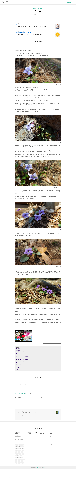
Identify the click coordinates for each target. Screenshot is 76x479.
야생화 (22, 446)
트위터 (60, 403)
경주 (20, 450)
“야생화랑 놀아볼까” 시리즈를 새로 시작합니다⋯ (20, 436)
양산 (19, 446)
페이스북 (56, 403)
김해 (20, 455)
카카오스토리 (58, 403)
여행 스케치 (50, 444)
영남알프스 (17, 455)
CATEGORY (69, 2)
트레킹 (16, 446)
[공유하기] (18, 385)
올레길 (22, 462)
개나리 (39, 397)
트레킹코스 (21, 457)
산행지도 (17, 450)
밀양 (16, 459)
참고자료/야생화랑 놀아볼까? (38, 8)
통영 (16, 462)
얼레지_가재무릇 (17, 397)
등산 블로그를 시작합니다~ (19, 439)
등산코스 (19, 448)
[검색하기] (64, 2)
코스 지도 (17, 457)
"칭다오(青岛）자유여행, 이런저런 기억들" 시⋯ (20, 435)
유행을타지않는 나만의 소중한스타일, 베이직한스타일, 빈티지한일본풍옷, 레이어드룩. (32, 26)
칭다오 (19, 462)
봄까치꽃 (40, 396)
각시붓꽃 (16, 396)
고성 (16, 448)
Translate (35, 432)
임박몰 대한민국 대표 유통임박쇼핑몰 (24, 32)
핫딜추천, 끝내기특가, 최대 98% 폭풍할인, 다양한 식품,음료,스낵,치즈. (29, 34)
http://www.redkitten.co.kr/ (21, 23)
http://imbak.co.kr (19, 31)
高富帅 (6, 1)
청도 (24, 459)
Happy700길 (20, 459)
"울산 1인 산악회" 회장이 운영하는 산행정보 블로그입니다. (26, 412)
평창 (22, 450)
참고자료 (16, 393)
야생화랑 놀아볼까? (22, 393)
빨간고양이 (18, 24)
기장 (22, 448)
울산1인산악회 (20, 411)
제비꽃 (38, 11)
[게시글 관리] (20, 385)
